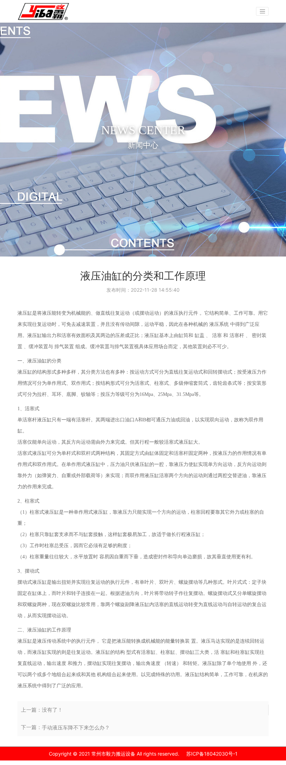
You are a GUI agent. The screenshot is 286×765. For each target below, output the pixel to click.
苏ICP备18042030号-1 (212, 754)
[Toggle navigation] (262, 11)
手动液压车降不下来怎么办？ (76, 727)
